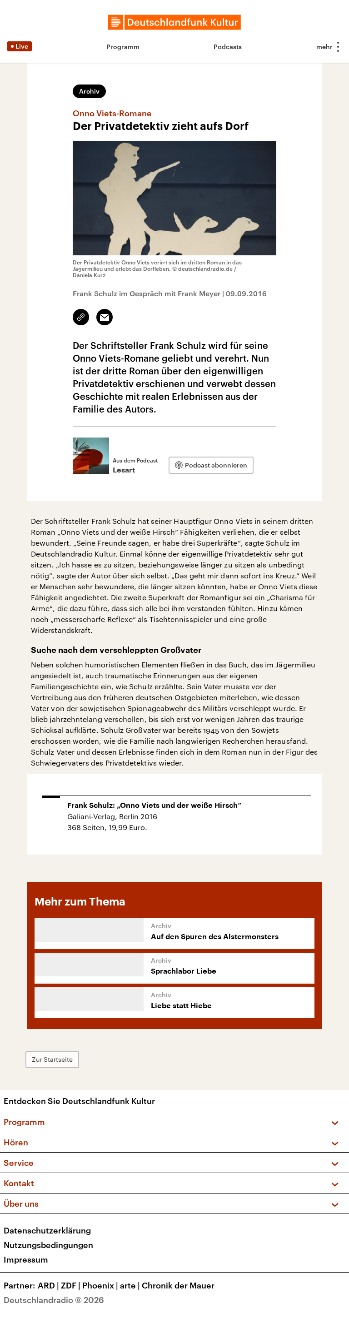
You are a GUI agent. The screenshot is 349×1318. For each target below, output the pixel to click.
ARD (48, 1285)
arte (130, 1285)
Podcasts (228, 46)
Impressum (26, 1259)
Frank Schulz (114, 521)
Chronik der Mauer (178, 1285)
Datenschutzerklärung (47, 1230)
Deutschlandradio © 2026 (54, 1300)
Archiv (89, 91)
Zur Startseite (52, 1059)
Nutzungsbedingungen (48, 1245)
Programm (123, 46)
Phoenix (100, 1285)
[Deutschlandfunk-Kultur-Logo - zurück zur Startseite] (174, 22)
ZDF (70, 1285)
